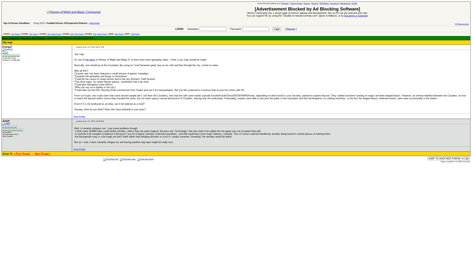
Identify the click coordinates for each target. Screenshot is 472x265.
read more (94, 23)
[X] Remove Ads (462, 24)
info (12, 34)
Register (290, 29)
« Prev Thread (22, 153)
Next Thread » (43, 153)
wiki (116, 34)
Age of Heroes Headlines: (16, 23)
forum (17, 34)
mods (53, 34)
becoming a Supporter (356, 15)
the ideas (90, 59)
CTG (76, 34)
